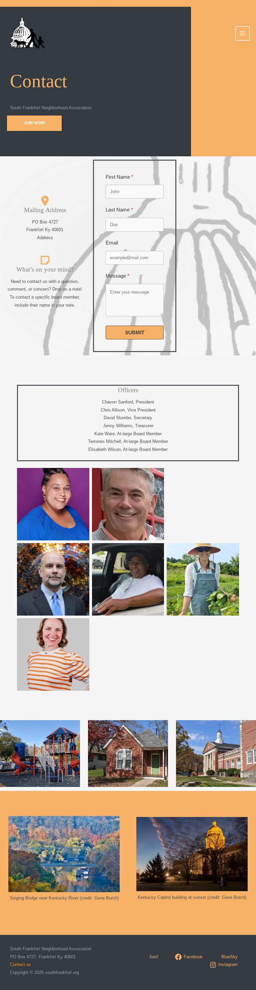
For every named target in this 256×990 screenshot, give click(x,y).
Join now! (34, 123)
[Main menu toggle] (242, 33)
